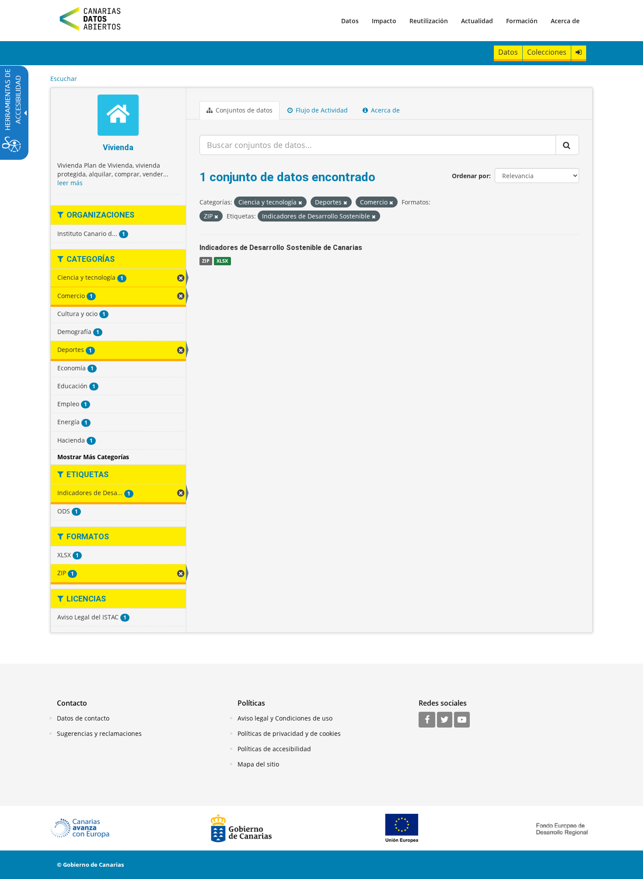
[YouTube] (462, 720)
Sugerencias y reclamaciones (99, 733)
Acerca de (565, 21)
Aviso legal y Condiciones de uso (285, 718)
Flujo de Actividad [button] (321, 110)
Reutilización (428, 21)
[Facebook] (427, 720)
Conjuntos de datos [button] (243, 110)
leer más (70, 183)
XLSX (222, 261)
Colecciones (546, 52)
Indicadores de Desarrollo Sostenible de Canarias (280, 247)
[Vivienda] (118, 116)
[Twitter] (444, 720)
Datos (350, 21)
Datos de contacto (83, 718)
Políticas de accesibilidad (274, 749)
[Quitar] (300, 202)
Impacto (384, 21)
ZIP (206, 261)
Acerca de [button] (384, 110)
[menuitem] (350, 20)
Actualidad (477, 21)
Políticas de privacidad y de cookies (289, 733)
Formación (522, 21)
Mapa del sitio (258, 764)
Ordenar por (470, 176)
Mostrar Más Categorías (93, 457)
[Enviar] (567, 145)
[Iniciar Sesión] (578, 52)
